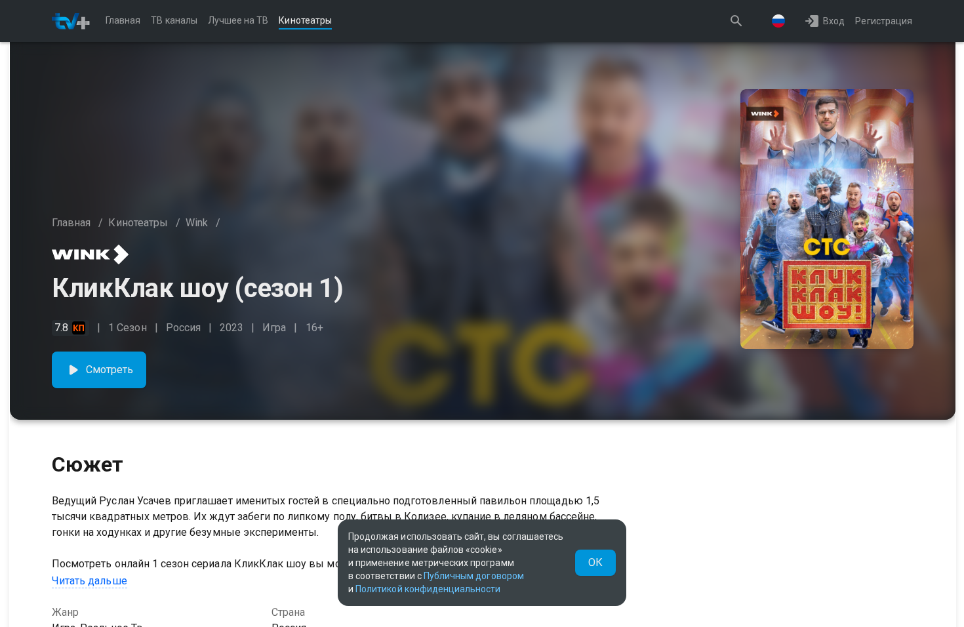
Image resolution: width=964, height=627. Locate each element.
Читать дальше (89, 581)
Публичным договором (474, 576)
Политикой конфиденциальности (427, 589)
